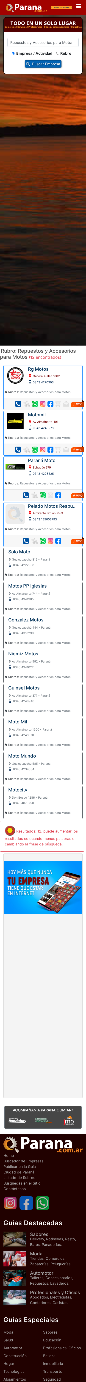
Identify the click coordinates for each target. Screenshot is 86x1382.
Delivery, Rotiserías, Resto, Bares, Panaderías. (53, 1239)
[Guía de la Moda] (16, 1258)
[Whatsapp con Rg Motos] (35, 404)
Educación (52, 1340)
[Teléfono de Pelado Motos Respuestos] (26, 541)
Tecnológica (14, 1371)
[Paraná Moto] (15, 466)
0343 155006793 (45, 519)
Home (8, 1155)
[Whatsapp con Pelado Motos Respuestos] (43, 541)
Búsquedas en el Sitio (22, 1183)
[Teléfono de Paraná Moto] (26, 495)
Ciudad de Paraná (18, 1172)
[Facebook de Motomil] (50, 450)
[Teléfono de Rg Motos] (18, 404)
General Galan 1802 (46, 376)
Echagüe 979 (42, 467)
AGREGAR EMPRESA (63, 7)
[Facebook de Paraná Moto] (58, 495)
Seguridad (52, 1379)
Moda (8, 1332)
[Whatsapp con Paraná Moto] (43, 495)
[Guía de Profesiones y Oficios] (16, 1297)
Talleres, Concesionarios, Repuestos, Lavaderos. (51, 1278)
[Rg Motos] (15, 375)
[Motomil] (15, 420)
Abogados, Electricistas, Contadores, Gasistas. (55, 1297)
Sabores (50, 1332)
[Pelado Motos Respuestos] (15, 513)
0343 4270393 (43, 382)
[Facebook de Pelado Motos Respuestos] (58, 541)
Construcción (15, 1355)
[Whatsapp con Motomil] (35, 450)
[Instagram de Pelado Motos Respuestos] (50, 541)
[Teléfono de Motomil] (18, 450)
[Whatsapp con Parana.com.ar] (42, 1202)
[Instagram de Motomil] (43, 450)
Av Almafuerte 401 (45, 422)
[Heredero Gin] (43, 1120)
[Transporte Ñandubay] (17, 1120)
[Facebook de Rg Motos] (50, 404)
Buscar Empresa (46, 64)
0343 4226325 (43, 473)
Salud (8, 1340)
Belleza (49, 1355)
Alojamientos (14, 1379)
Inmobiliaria (53, 1363)
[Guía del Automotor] (16, 1278)
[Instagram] (10, 1202)
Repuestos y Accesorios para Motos (45, 392)
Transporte (52, 1371)
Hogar (8, 1363)
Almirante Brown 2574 (48, 513)
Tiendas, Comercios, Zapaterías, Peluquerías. (50, 1258)
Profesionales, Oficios (62, 1348)
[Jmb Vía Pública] (68, 1120)
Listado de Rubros (19, 1177)
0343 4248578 (43, 428)
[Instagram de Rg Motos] (43, 404)
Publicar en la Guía (19, 1166)
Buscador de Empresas (23, 1161)
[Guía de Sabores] (16, 1239)
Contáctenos (14, 1188)
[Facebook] (26, 1202)
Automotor (12, 1348)
